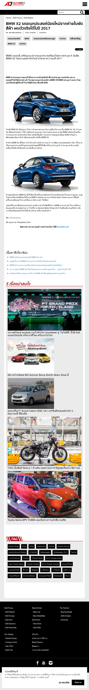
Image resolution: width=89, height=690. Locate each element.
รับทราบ (78, 682)
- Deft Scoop (9, 615)
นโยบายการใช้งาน (39, 638)
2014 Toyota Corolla (50, 564)
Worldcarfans (15, 217)
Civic (24, 546)
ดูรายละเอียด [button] (64, 682)
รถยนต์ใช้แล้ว (14, 575)
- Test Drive (36, 623)
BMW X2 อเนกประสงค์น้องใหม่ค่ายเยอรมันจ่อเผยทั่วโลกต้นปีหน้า (36, 265)
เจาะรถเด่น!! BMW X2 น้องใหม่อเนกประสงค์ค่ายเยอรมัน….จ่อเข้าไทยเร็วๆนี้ (40, 269)
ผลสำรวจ (67, 569)
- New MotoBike (38, 615)
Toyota (26, 558)
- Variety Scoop (10, 638)
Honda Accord (63, 546)
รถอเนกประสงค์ (14, 38)
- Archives (64, 619)
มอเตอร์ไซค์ (67, 564)
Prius (31, 546)
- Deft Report (9, 611)
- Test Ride (36, 627)
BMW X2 (11, 43)
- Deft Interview (10, 627)
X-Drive (63, 38)
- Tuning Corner (10, 642)
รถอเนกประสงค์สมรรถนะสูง (44, 38)
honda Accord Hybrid (17, 552)
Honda (51, 546)
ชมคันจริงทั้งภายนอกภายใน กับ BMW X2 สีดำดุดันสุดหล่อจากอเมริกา (38, 273)
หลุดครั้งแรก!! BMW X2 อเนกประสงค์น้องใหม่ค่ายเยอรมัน (33, 261)
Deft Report (28, 17)
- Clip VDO (8, 646)
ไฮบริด (73, 552)
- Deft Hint (8, 619)
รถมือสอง (45, 569)
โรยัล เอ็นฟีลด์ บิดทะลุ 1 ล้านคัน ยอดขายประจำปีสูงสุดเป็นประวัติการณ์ (44, 467)
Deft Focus (17, 17)
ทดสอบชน (41, 546)
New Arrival (37, 608)
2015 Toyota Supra (54, 558)
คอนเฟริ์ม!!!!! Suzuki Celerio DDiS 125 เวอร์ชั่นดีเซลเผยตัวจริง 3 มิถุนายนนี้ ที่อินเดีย (40, 412)
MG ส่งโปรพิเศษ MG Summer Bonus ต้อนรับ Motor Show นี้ (38, 374)
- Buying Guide (66, 611)
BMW (27, 38)
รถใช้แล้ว (56, 569)
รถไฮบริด (33, 552)
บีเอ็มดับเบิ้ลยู (75, 38)
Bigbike (35, 569)
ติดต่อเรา (35, 646)
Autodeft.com (63, 226)
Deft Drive (36, 619)
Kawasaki (58, 575)
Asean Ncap (14, 546)
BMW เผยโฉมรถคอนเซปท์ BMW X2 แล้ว (26, 257)
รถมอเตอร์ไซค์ (45, 575)
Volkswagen (45, 552)
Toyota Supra (37, 558)
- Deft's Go (8, 650)
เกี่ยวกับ (35, 634)
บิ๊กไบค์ (25, 569)
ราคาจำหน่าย (14, 558)
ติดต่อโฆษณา (37, 642)
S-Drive (22, 43)
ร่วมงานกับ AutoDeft (40, 650)
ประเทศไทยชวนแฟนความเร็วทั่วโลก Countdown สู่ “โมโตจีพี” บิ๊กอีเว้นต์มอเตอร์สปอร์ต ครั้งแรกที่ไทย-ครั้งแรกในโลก (44, 334)
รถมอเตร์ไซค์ (14, 569)
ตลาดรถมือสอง (29, 575)
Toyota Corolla (33, 564)
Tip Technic (64, 608)
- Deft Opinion (10, 623)
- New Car (36, 611)
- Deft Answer (65, 615)
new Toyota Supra (16, 564)
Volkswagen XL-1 (60, 552)
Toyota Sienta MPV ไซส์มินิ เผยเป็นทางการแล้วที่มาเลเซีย (37, 519)
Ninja (67, 575)
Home (8, 17)
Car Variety (8, 634)
